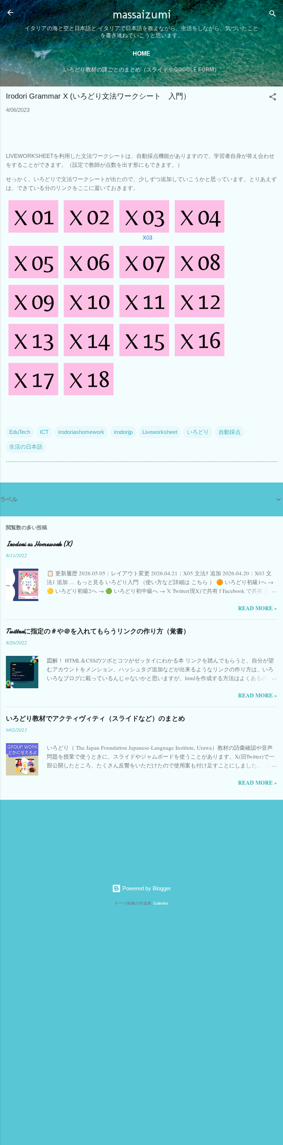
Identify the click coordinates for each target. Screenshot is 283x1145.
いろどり (198, 432)
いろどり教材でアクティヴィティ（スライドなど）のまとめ (95, 718)
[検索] (272, 15)
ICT (44, 432)
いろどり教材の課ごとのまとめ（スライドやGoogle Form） (141, 69)
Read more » (257, 608)
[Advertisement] (29, 1023)
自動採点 (230, 432)
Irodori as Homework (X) (39, 544)
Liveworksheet (159, 432)
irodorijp (123, 432)
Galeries (160, 903)
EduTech (19, 432)
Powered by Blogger (146, 888)
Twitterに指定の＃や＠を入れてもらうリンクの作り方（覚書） (98, 631)
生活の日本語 (25, 446)
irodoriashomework (81, 432)
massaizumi (141, 14)
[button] (272, 98)
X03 (147, 237)
